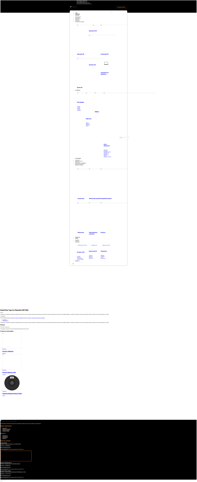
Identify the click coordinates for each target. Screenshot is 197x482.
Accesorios (13, 317)
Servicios (77, 15)
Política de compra (5, 431)
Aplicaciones (78, 158)
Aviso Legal (4, 428)
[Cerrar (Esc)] (0, 480)
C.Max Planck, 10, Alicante (84, 2)
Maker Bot (88, 118)
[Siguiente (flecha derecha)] (1, 481)
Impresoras (77, 241)
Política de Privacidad (6, 429)
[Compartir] (1, 480)
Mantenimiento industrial (93, 233)
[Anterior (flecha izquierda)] (0, 481)
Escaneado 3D (104, 54)
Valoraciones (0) (5, 320)
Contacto (77, 260)
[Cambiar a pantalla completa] (2, 480)
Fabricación (81, 232)
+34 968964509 (7, 445)
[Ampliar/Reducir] (3, 480)
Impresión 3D (80, 54)
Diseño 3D (79, 87)
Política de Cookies (5, 430)
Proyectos (77, 237)
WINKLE (97, 111)
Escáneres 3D (80, 252)
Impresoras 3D (93, 31)
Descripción (4, 319)
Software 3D (92, 65)
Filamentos (77, 90)
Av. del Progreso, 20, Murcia (86, 3)
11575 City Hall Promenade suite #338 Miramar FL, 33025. (15, 471)
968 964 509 (85, 0)
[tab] (99, 319)
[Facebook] (71, 1)
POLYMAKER (80, 102)
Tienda (76, 238)
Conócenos (77, 14)
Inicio (76, 13)
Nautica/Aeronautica (95, 198)
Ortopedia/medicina (106, 198)
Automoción (81, 198)
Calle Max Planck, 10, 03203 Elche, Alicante (12, 463)
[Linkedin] (72, 3)
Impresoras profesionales (36, 317)
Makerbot (21, 317)
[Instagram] (73, 1)
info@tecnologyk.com (83, 1)
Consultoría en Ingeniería (79, 21)
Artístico (103, 232)
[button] (121, 7)
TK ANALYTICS (8, 479)
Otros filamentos (107, 145)
